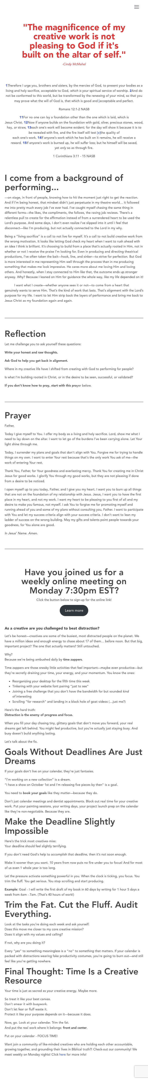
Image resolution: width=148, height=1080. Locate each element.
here (62, 1054)
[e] (98, 133)
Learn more (74, 610)
